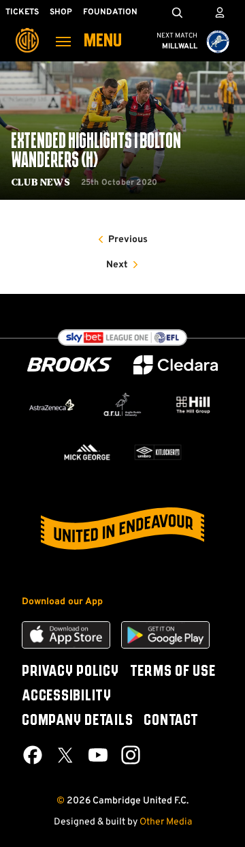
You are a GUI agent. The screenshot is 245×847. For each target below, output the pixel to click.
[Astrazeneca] (52, 404)
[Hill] (193, 405)
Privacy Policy (70, 672)
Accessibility (67, 696)
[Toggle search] (177, 12)
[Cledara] (175, 365)
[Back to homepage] (27, 30)
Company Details (77, 721)
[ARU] (122, 405)
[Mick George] (87, 452)
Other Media (166, 822)
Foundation (110, 12)
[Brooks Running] (69, 364)
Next (117, 265)
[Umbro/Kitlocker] (158, 452)
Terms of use (173, 672)
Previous (128, 240)
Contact (171, 721)
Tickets (22, 12)
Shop (61, 12)
